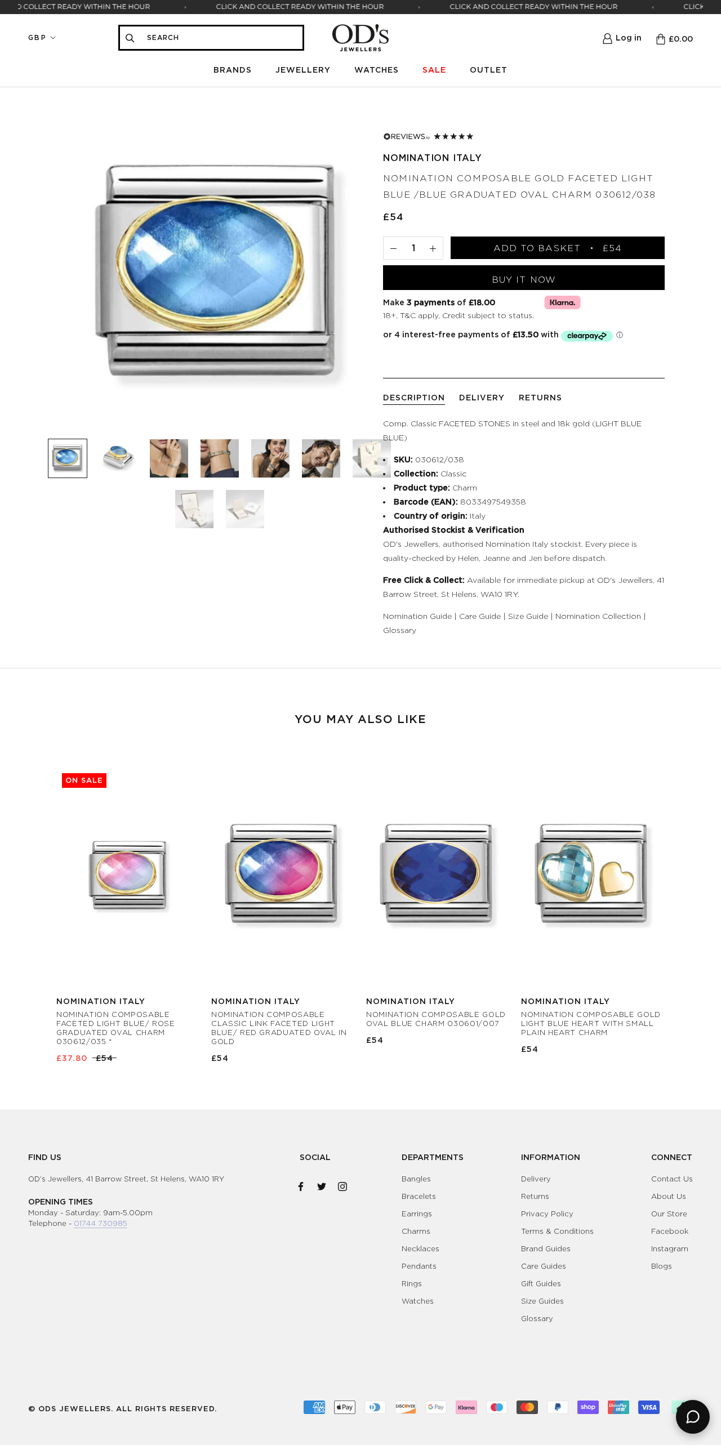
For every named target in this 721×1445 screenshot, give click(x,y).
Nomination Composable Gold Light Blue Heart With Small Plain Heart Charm (591, 1023)
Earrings (417, 1213)
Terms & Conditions (557, 1231)
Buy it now (524, 279)
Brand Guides (546, 1248)
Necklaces (420, 1248)
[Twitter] (321, 1184)
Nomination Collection (598, 616)
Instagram (669, 1248)
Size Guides (542, 1301)
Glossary (399, 630)
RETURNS (540, 397)
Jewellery (303, 69)
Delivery (536, 1179)
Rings (412, 1283)
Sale (434, 69)
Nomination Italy (432, 158)
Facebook (669, 1231)
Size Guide (528, 616)
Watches (376, 69)
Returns (535, 1196)
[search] (221, 37)
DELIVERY (482, 397)
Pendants (419, 1266)
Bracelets (419, 1196)
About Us (668, 1196)
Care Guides (543, 1266)
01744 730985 (100, 1223)
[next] (685, 903)
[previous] (35, 903)
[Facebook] (300, 1184)
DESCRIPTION (414, 397)
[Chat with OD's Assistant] (693, 1417)
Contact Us (672, 1179)
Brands (232, 69)
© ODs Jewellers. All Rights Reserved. (122, 1408)
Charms (416, 1231)
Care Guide (480, 616)
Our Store (669, 1213)
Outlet (489, 69)
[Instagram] (342, 1184)
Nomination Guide (417, 616)
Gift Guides (541, 1283)
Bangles (416, 1179)
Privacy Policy (547, 1213)
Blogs (661, 1266)
